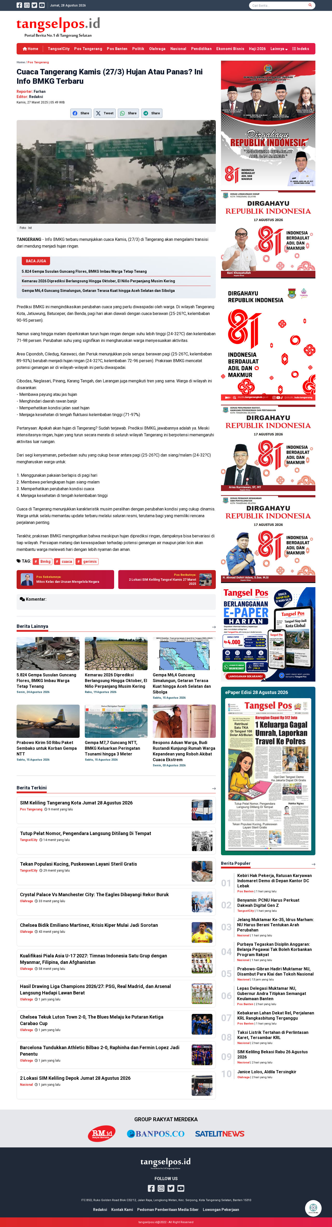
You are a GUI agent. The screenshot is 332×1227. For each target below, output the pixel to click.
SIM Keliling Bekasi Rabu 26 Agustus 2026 (272, 1054)
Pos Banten (117, 49)
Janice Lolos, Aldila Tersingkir (266, 1071)
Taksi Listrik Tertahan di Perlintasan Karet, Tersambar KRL (272, 1035)
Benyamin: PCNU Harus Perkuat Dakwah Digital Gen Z (268, 903)
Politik (138, 49)
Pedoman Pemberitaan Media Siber (168, 1210)
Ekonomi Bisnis (230, 49)
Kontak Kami (122, 1210)
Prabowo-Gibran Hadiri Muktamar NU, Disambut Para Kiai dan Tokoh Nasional (275, 971)
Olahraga (157, 49)
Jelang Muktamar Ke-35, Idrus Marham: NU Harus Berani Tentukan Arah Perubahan (275, 924)
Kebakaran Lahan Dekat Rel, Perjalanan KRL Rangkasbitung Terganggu (275, 1016)
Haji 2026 (257, 49)
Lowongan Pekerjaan (221, 1210)
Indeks (302, 49)
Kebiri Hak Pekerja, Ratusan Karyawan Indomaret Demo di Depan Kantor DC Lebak (274, 880)
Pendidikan (201, 49)
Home (32, 49)
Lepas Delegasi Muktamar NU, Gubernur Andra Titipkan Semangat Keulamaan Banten (271, 993)
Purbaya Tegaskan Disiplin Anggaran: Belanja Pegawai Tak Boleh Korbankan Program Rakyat (274, 949)
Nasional (178, 49)
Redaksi (100, 1210)
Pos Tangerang (88, 49)
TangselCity (59, 49)
